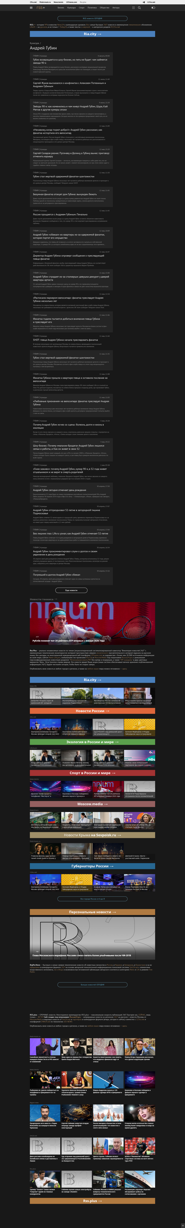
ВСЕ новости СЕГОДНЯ (92, 18)
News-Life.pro (54, 657)
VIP (45, 24)
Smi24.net (134, 967)
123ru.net (151, 2)
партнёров (77, 1019)
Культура (71, 7)
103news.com (71, 2)
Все (87, 24)
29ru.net (33, 2)
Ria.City (89, 657)
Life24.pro (33, 748)
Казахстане (140, 965)
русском (43, 27)
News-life (33, 686)
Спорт (81, 7)
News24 (60, 24)
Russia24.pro (127, 657)
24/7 (105, 24)
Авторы (116, 7)
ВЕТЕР (40, 1017)
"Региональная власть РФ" (80, 660)
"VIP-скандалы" (126, 660)
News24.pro (34, 810)
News (132, 969)
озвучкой (86, 27)
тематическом (135, 24)
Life (138, 969)
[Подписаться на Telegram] (143, 2)
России (110, 965)
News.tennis (58, 2)
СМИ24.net (45, 1021)
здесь (124, 668)
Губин (36, 56)
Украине (118, 965)
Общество (104, 7)
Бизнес (61, 7)
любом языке (93, 668)
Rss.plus (83, 2)
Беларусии (128, 965)
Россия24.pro (75, 1017)
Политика (92, 7)
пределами (34, 967)
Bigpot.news (34, 1103)
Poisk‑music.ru (45, 2)
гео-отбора (58, 969)
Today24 (63, 27)
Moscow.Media (100, 657)
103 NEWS (68, 1021)
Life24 (32, 27)
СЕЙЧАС (141, 1015)
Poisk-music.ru (35, 841)
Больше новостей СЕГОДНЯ (92, 984)
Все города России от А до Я (93, 899)
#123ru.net (115, 27)
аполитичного (102, 653)
